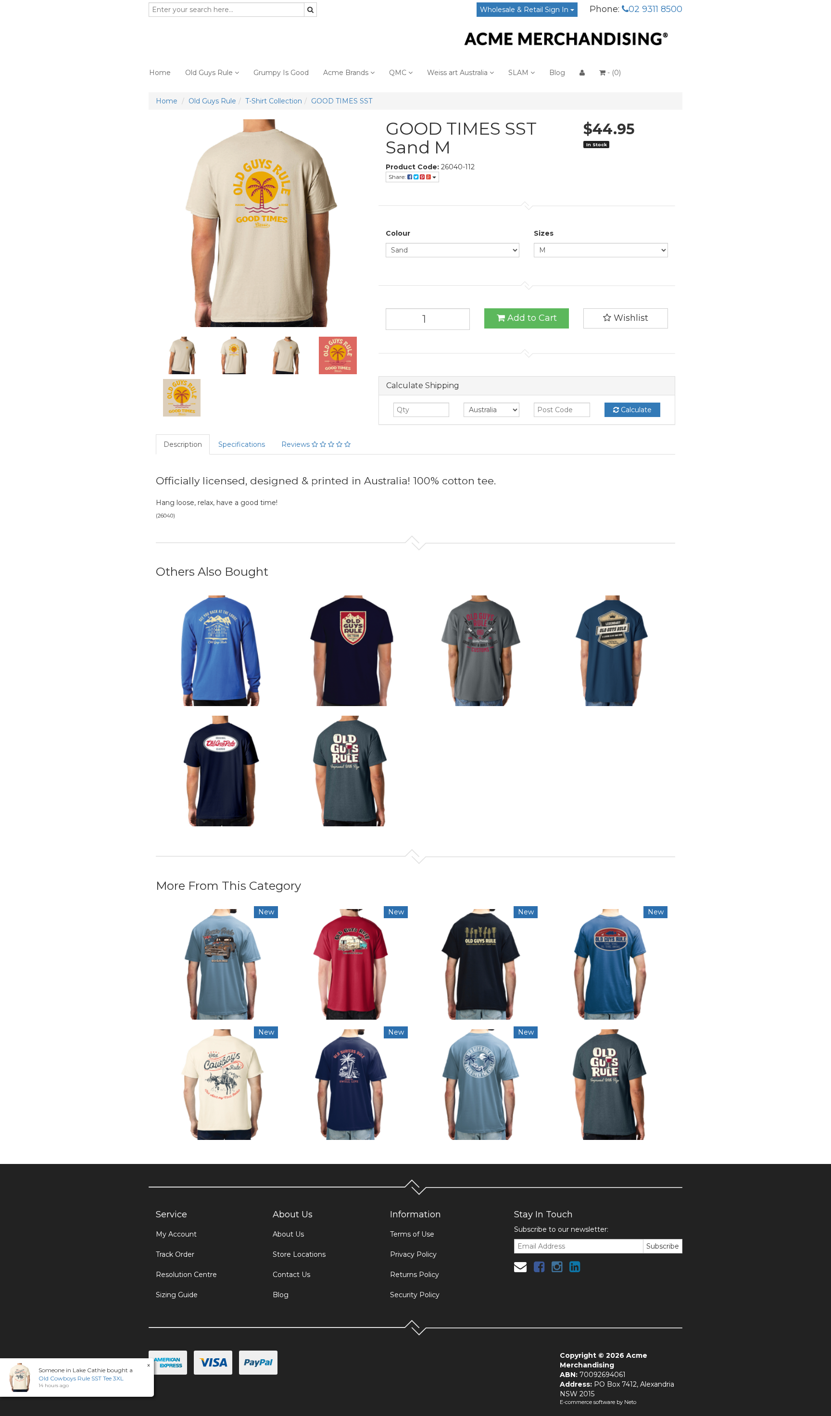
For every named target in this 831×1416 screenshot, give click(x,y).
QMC (398, 72)
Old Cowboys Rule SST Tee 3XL (81, 1378)
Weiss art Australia (458, 72)
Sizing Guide (177, 1294)
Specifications (241, 444)
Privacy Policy (413, 1254)
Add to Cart (531, 318)
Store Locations (299, 1254)
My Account (176, 1234)
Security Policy (415, 1294)
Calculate (635, 409)
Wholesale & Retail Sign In (525, 9)
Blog (557, 72)
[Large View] (182, 355)
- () (613, 72)
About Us (288, 1234)
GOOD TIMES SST (341, 101)
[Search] (310, 9)
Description (183, 444)
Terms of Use (412, 1234)
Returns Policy (414, 1274)
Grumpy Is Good (281, 72)
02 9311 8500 (655, 9)
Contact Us (291, 1274)
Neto (630, 1402)
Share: (398, 176)
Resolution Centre (186, 1274)
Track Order (175, 1254)
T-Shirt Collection (273, 101)
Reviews (296, 444)
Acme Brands (346, 72)
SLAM (519, 72)
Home (160, 72)
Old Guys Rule (210, 72)
